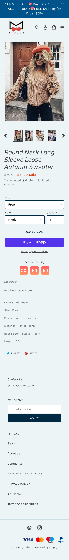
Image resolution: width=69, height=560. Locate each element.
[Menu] (62, 27)
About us (14, 453)
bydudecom (27, 547)
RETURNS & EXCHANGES (25, 473)
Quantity (52, 212)
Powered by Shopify (46, 547)
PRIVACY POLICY (19, 483)
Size (7, 197)
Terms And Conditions (23, 504)
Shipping (28, 180)
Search (12, 443)
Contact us (15, 463)
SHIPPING (14, 493)
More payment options (34, 251)
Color (8, 212)
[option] (17, 136)
